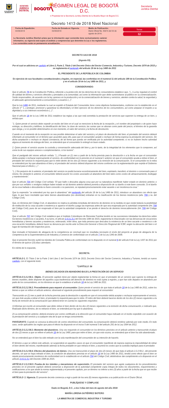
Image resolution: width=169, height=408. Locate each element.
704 (28, 182)
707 (28, 216)
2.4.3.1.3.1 (70, 219)
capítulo (42, 65)
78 (28, 92)
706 (146, 195)
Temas (139, 29)
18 (28, 116)
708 (155, 206)
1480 (25, 105)
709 (144, 208)
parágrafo (74, 68)
